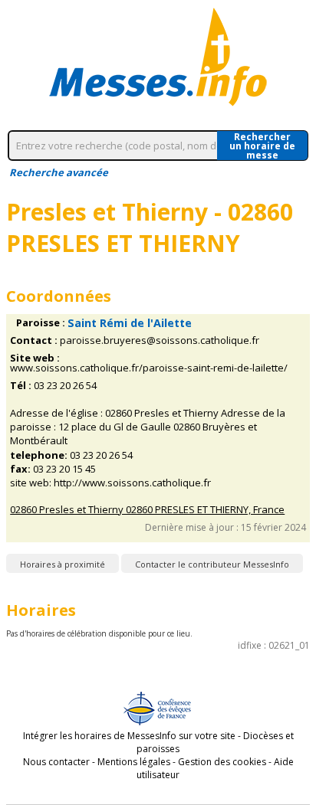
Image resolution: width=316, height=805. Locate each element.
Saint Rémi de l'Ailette (129, 323)
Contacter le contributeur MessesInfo (212, 564)
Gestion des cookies (222, 761)
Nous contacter (56, 761)
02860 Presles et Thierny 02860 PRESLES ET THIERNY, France (147, 510)
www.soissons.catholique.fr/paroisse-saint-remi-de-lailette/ (149, 368)
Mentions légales (133, 761)
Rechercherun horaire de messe (262, 145)
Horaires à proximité (62, 564)
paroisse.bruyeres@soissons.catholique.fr (159, 340)
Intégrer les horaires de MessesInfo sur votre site (129, 735)
